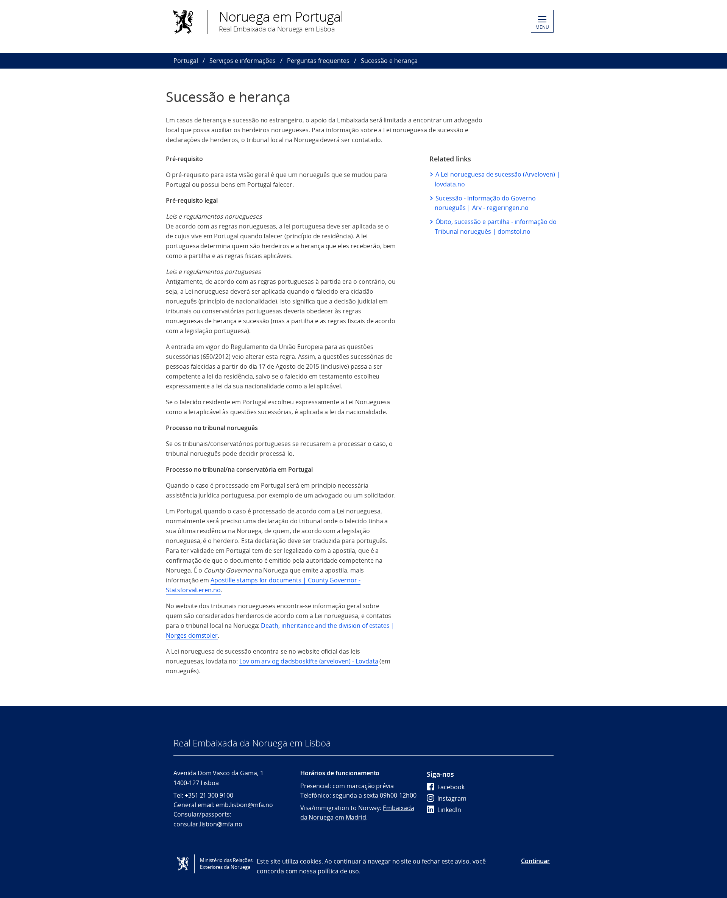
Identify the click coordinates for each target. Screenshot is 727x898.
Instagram (451, 798)
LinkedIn (449, 810)
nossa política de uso (329, 871)
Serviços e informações (242, 60)
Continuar (535, 861)
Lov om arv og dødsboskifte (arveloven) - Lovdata (308, 661)
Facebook (451, 787)
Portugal (185, 60)
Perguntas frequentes (318, 60)
